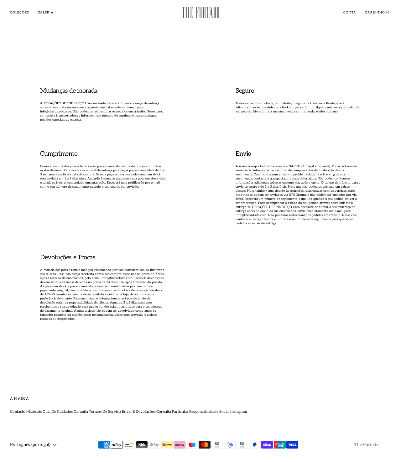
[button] (349, 12)
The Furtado (366, 444)
